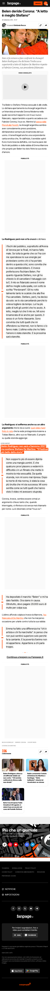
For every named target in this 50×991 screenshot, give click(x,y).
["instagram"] (10, 844)
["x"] (21, 844)
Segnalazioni (17, 868)
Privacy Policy (30, 868)
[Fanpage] (25, 916)
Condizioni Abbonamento (24, 872)
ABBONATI (38, 3)
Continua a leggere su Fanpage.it (25, 657)
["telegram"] (32, 844)
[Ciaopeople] (25, 984)
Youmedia (5, 868)
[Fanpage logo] (14, 3)
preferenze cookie (9, 876)
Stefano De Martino (9, 745)
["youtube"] (16, 844)
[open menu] (3, 3)
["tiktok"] (4, 844)
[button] (46, 25)
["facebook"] (27, 844)
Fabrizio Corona (20, 742)
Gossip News (32, 742)
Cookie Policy (7, 872)
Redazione (41, 872)
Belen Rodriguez (7, 742)
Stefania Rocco (20, 25)
